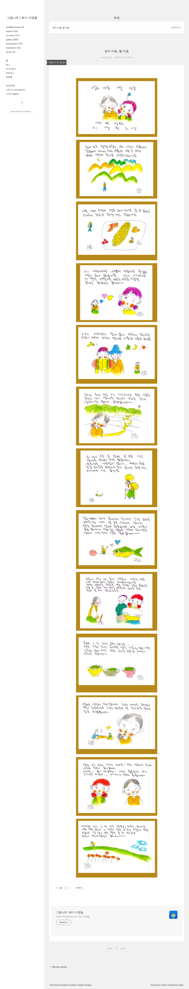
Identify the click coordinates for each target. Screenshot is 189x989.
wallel (180, 985)
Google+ (88, 985)
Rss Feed (54, 985)
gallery (12, 39)
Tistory (164, 985)
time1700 (10, 85)
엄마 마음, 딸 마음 (61, 27)
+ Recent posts (58, 966)
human (12, 31)
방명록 (9, 77)
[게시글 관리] (69, 888)
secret (10, 52)
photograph (14, 43)
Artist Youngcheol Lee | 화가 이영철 (72, 916)
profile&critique (15, 27)
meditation (13, 48)
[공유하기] (65, 888)
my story (12, 35)
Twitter (64, 985)
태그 (8, 64)
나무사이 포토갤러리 (15, 89)
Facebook (72, 985)
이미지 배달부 (12, 94)
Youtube (80, 985)
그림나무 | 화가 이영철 (22, 17)
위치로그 (10, 73)
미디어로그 (11, 68)
